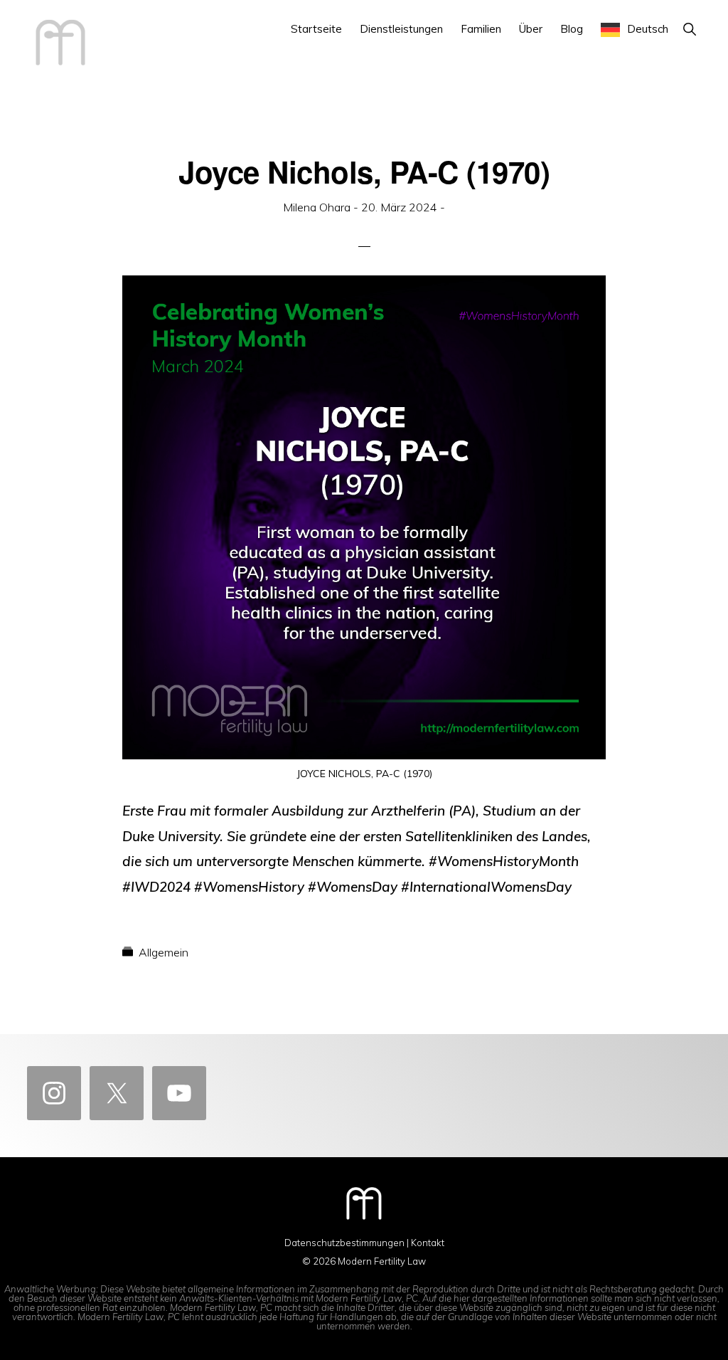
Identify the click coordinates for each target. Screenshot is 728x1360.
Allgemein (163, 952)
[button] (689, 28)
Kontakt (427, 1242)
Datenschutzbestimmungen (344, 1242)
